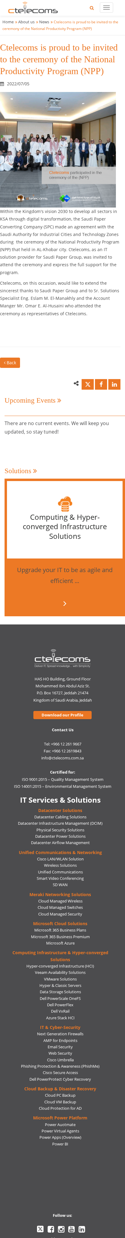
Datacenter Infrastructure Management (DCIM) (60, 823)
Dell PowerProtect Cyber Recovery (60, 1079)
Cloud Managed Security (60, 914)
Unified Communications (60, 872)
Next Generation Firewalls (60, 1034)
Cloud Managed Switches (60, 907)
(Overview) (71, 1137)
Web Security (60, 1053)
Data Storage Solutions (60, 991)
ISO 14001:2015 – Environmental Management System (62, 786)
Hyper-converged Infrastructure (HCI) (60, 966)
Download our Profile (62, 715)
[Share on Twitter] (88, 384)
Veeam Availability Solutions (60, 972)
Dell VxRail (60, 1011)
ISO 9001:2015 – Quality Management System (62, 779)
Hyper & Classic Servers (60, 985)
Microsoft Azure (60, 943)
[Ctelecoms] (62, 659)
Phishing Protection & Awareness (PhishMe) (60, 1066)
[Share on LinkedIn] (114, 384)
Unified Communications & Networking (60, 852)
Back (10, 362)
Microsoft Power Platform (60, 1118)
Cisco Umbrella (60, 1060)
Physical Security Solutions (60, 830)
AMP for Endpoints (60, 1040)
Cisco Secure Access (60, 1072)
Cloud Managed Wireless (60, 901)
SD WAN (60, 884)
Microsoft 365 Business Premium (60, 936)
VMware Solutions (60, 979)
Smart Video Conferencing (60, 878)
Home (8, 22)
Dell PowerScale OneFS (60, 998)
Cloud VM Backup (60, 1102)
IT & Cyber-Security (60, 1027)
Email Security (60, 1047)
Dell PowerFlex (60, 1004)
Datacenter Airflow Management (60, 842)
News (44, 22)
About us (26, 22)
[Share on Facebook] (101, 384)
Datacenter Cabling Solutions (60, 817)
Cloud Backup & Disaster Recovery (60, 1089)
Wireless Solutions (60, 865)
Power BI (60, 1144)
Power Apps (50, 1137)
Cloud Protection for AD (60, 1108)
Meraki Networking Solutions (60, 894)
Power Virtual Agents (60, 1131)
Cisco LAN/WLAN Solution (60, 859)
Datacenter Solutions (60, 810)
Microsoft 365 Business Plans (60, 930)
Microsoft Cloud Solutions (60, 923)
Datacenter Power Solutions (60, 836)
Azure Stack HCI (60, 1017)
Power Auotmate (60, 1124)
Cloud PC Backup (60, 1095)
